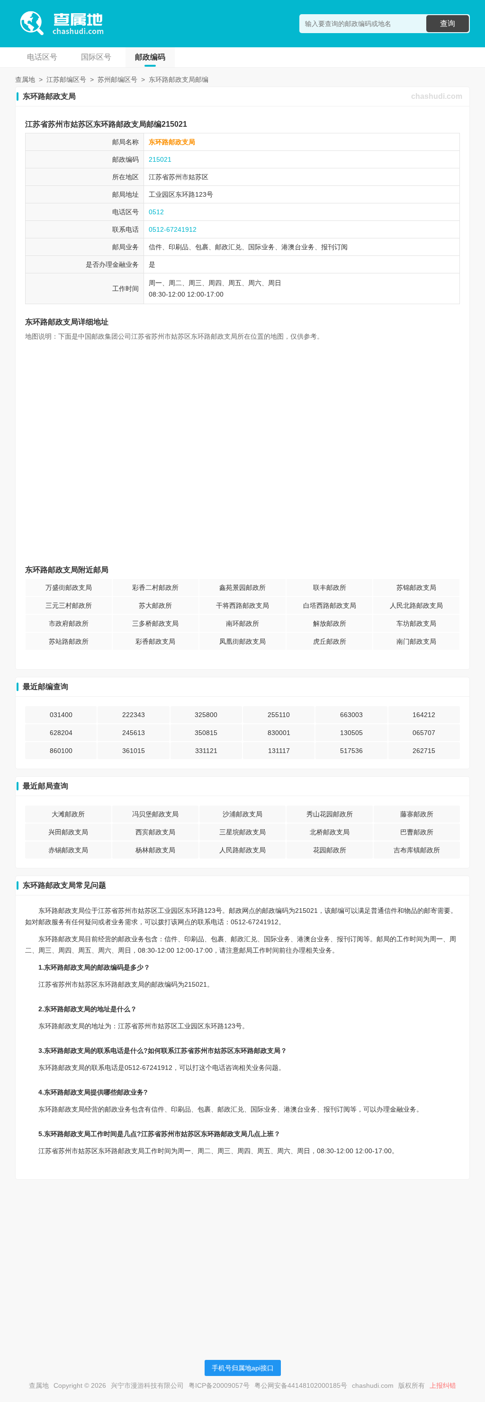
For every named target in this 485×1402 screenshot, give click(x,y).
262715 (424, 750)
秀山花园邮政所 (329, 814)
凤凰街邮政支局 (242, 641)
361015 (133, 750)
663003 (351, 715)
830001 (279, 732)
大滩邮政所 (68, 814)
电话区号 (42, 57)
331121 (206, 750)
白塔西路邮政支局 (329, 605)
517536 (351, 750)
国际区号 (96, 57)
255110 (279, 715)
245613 (133, 732)
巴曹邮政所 (416, 832)
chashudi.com (436, 96)
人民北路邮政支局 (416, 605)
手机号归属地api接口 (243, 1368)
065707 (424, 732)
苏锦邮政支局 (416, 587)
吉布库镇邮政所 (417, 850)
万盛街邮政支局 (68, 587)
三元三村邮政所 (68, 605)
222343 (133, 715)
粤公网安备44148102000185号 (300, 1385)
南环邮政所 (242, 623)
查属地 (25, 79)
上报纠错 (443, 1385)
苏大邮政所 (155, 605)
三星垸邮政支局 (242, 832)
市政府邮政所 (69, 623)
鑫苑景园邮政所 (242, 587)
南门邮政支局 (416, 641)
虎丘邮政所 (329, 641)
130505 (351, 732)
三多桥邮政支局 (155, 623)
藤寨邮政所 (416, 814)
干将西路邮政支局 (242, 605)
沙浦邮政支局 (242, 814)
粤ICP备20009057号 (219, 1385)
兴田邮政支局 (68, 832)
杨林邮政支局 (155, 850)
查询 (447, 23)
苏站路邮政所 (69, 641)
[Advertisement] (242, 1253)
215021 (160, 159)
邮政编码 (150, 57)
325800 (206, 715)
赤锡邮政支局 (68, 850)
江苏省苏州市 (169, 177)
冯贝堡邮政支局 (155, 814)
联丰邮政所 (329, 587)
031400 (61, 715)
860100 (61, 750)
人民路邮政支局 (242, 850)
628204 (61, 732)
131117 (279, 750)
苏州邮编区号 (117, 79)
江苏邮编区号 (66, 79)
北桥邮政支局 (330, 832)
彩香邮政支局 (155, 641)
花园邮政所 (329, 850)
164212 (424, 715)
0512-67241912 (173, 229)
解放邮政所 (329, 623)
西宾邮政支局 (155, 832)
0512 (156, 212)
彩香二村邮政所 (155, 587)
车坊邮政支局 (416, 623)
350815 (206, 732)
